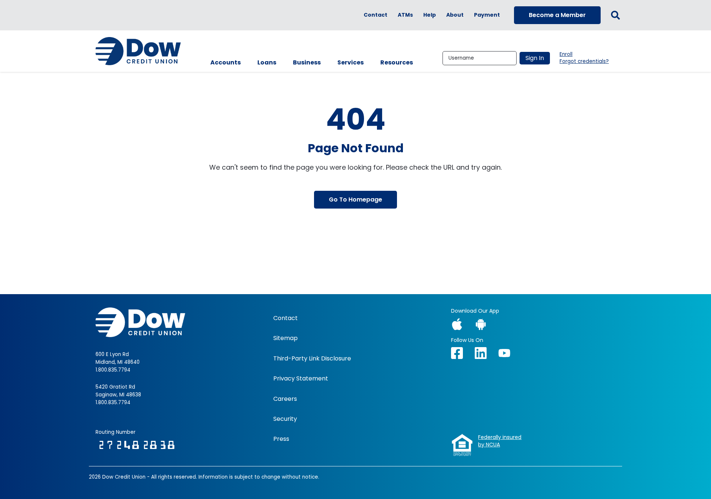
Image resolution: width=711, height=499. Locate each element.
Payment (487, 15)
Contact (375, 15)
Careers (285, 399)
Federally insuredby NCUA (499, 441)
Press (281, 439)
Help (429, 15)
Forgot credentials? (584, 61)
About (455, 15)
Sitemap (285, 338)
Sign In (534, 58)
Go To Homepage (355, 199)
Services (350, 62)
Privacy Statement (300, 379)
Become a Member (557, 15)
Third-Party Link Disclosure (312, 359)
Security (285, 419)
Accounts (225, 62)
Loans (266, 62)
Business (307, 62)
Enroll (566, 54)
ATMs (405, 15)
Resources (396, 62)
